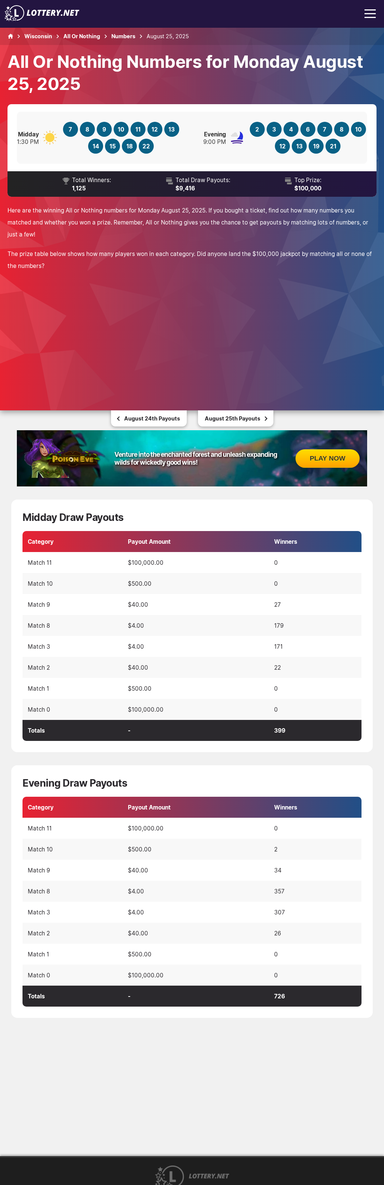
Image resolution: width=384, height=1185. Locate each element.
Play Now (327, 458)
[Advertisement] (192, 331)
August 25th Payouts (232, 418)
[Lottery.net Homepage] (10, 36)
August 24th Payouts (152, 418)
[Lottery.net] (42, 18)
